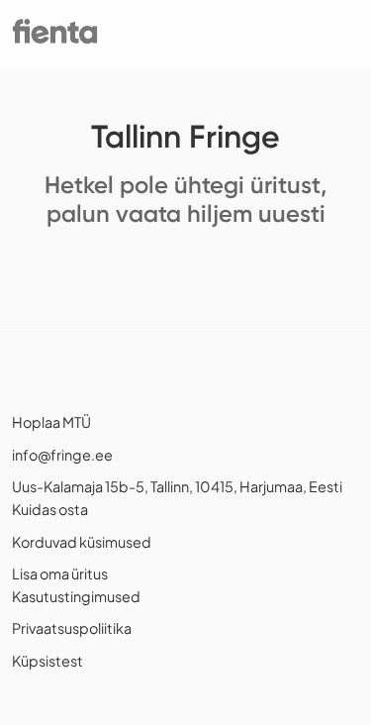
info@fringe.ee (62, 455)
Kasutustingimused (76, 596)
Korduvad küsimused (81, 542)
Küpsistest (47, 661)
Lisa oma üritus (60, 573)
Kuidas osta (50, 509)
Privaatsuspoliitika (72, 628)
